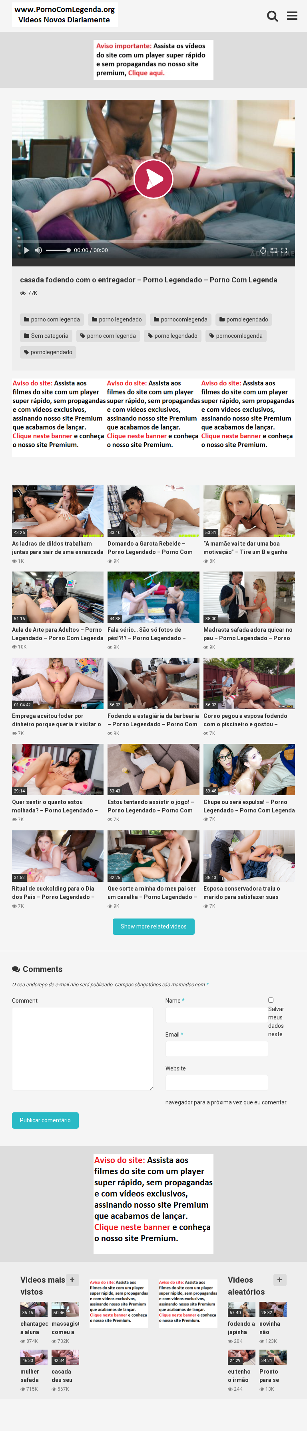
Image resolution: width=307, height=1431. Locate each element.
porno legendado (120, 319)
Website (175, 1068)
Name (175, 1000)
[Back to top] (280, 1407)
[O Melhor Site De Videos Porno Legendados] (65, 16)
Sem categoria (49, 336)
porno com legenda (55, 319)
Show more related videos (154, 926)
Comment (25, 1000)
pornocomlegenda (183, 319)
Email (174, 1034)
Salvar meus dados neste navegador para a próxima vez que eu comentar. (226, 1056)
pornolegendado (246, 319)
